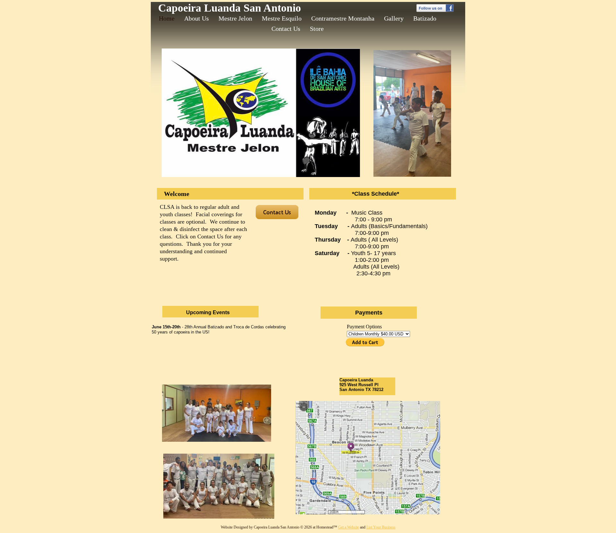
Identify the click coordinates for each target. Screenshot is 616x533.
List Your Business (381, 527)
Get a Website (348, 527)
